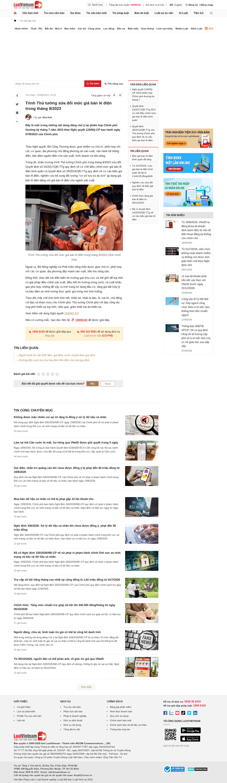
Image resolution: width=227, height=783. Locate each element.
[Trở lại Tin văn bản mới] (17, 121)
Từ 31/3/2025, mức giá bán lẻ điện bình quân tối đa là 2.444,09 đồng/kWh (142, 170)
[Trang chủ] (15, 13)
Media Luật (181, 28)
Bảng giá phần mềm (120, 707)
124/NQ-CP (71, 313)
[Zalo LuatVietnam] (171, 713)
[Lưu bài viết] (17, 113)
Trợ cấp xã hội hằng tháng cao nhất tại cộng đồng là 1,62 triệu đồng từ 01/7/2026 (67, 579)
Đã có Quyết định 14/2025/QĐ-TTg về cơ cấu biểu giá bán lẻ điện (143, 214)
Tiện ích (199, 13)
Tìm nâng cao (115, 83)
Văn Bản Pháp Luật (24, 779)
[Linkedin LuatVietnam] (195, 713)
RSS (211, 28)
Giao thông (147, 28)
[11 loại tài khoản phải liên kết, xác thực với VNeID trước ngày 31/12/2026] (172, 278)
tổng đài (50, 335)
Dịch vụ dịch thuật (72, 720)
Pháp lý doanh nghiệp (74, 716)
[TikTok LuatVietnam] (183, 713)
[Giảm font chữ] (114, 95)
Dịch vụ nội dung (72, 725)
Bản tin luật (141, 13)
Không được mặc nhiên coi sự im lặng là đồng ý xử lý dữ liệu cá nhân (60, 417)
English (178, 4)
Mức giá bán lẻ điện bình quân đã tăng (142, 158)
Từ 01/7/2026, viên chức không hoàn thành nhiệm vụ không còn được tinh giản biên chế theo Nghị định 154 (196, 257)
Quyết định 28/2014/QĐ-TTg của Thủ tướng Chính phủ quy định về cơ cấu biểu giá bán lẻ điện (143, 133)
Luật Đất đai (64, 779)
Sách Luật (196, 28)
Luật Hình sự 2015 (83, 779)
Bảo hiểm (69, 28)
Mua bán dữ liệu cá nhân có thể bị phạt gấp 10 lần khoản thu (53, 499)
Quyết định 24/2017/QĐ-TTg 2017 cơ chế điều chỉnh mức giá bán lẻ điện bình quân (144, 113)
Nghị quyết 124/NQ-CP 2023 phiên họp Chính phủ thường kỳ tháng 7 (143, 94)
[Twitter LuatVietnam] (189, 713)
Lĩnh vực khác (165, 28)
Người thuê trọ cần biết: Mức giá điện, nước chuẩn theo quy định (57, 355)
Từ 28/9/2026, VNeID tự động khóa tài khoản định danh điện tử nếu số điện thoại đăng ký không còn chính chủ (196, 230)
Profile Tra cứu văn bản (29, 716)
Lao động (108, 28)
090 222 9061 (88, 331)
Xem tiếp (86, 687)
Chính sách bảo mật (120, 720)
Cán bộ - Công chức (89, 28)
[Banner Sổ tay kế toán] (188, 206)
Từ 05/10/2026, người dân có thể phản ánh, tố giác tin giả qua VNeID (59, 658)
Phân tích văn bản (73, 711)
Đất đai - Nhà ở (53, 28)
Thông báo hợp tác (120, 729)
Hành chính (21, 28)
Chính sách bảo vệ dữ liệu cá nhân (128, 725)
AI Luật (183, 13)
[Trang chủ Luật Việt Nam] (28, 5)
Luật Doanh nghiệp (46, 779)
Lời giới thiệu (24, 707)
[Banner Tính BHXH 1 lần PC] (188, 172)
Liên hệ (21, 720)
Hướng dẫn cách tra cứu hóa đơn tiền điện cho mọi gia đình (54, 360)
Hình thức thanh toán (121, 711)
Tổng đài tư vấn (71, 729)
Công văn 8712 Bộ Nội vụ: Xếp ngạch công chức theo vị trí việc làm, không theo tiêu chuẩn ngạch (195, 307)
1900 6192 (38, 331)
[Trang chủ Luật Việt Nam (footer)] (30, 740)
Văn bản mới (30, 13)
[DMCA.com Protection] (198, 770)
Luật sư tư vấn (164, 13)
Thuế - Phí (36, 28)
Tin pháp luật (120, 13)
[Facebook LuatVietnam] (165, 713)
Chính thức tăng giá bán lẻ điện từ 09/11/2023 (142, 199)
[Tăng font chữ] (120, 95)
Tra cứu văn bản (54, 13)
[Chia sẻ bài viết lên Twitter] (17, 104)
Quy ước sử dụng (119, 716)
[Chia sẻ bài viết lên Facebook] (17, 95)
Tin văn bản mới (96, 13)
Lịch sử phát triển (26, 711)
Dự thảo (75, 13)
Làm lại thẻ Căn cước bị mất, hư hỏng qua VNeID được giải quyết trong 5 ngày (66, 442)
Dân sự (121, 28)
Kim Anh (47, 117)
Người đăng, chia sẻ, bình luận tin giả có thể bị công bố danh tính (57, 632)
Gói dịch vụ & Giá (155, 4)
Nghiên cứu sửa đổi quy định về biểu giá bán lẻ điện (142, 186)
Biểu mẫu (133, 28)
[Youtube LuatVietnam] (177, 713)
